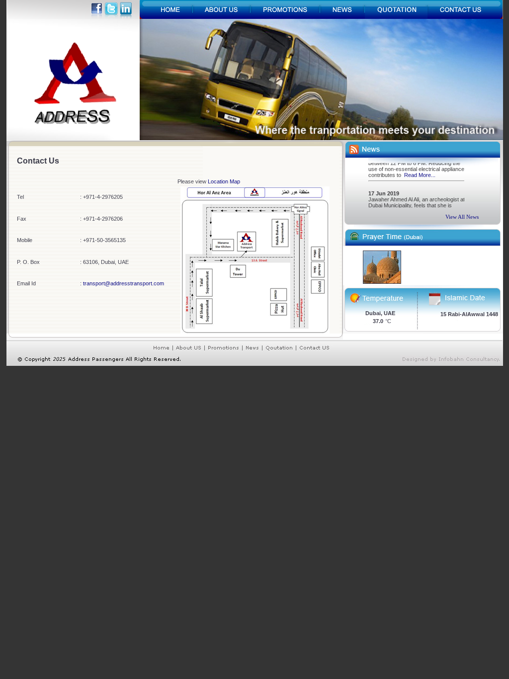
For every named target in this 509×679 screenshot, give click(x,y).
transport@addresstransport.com (123, 283)
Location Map (224, 181)
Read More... (419, 172)
